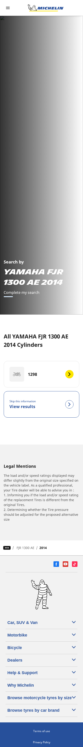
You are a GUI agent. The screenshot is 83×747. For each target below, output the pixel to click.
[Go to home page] (45, 8)
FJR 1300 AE (25, 548)
